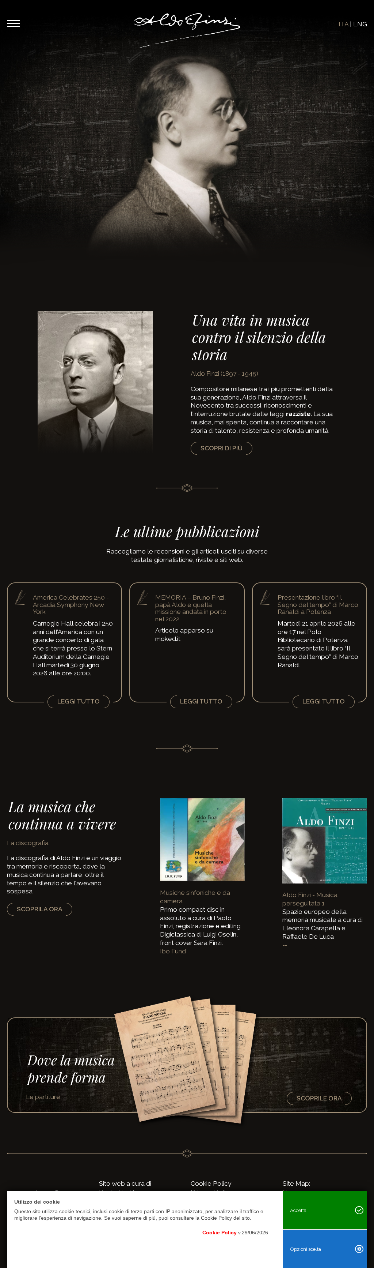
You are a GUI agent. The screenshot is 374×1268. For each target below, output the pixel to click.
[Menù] (13, 22)
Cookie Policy (211, 1183)
